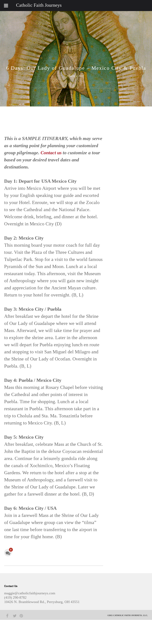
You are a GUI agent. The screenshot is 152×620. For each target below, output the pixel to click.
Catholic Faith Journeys (39, 5)
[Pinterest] (20, 616)
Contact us (51, 152)
